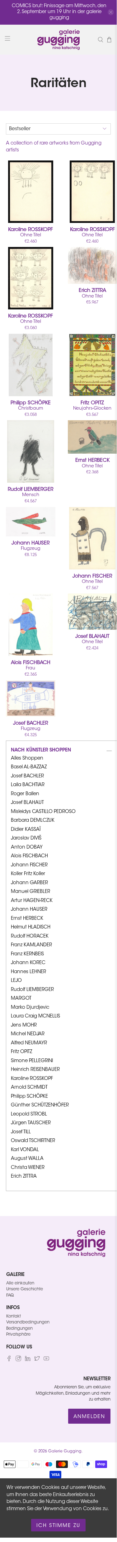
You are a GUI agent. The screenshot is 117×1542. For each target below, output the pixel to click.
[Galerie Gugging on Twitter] (37, 1360)
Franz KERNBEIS (27, 954)
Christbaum (31, 406)
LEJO (16, 980)
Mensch (30, 492)
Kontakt (13, 1316)
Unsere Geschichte (24, 1289)
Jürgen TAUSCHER (31, 1123)
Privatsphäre (18, 1335)
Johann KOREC (28, 963)
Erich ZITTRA (24, 1176)
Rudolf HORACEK (30, 936)
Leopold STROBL (29, 1114)
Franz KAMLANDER (31, 945)
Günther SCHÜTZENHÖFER (40, 1105)
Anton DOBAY (27, 847)
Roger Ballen (25, 794)
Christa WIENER (27, 1167)
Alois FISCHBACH (29, 856)
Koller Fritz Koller (28, 874)
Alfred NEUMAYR (29, 1043)
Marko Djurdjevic (30, 1007)
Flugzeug (30, 546)
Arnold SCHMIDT (29, 1087)
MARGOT (21, 998)
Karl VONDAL (25, 1150)
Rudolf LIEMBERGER (32, 990)
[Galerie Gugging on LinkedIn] (27, 1360)
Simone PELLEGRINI (32, 1061)
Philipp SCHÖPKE (29, 1096)
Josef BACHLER (27, 776)
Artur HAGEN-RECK (32, 901)
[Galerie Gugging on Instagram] (18, 1360)
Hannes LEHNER (28, 972)
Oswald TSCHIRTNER (33, 1141)
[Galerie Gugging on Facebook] (9, 1360)
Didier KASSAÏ (25, 829)
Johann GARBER (29, 883)
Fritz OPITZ (21, 1052)
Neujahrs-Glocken (92, 406)
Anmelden (89, 1416)
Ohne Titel (30, 232)
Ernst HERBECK (27, 918)
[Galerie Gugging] (58, 39)
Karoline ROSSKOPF (32, 1078)
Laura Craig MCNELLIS (35, 1016)
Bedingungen (19, 1329)
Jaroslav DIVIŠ (26, 838)
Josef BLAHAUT (27, 803)
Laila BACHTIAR (27, 785)
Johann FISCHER (29, 865)
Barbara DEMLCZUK (32, 820)
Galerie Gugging (65, 1451)
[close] (111, 12)
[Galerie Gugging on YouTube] (46, 1360)
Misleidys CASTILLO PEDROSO (43, 812)
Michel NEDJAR (27, 1034)
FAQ (10, 1295)
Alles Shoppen (27, 758)
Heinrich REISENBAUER (35, 1069)
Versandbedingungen (27, 1322)
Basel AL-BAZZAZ (29, 767)
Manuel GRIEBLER (30, 891)
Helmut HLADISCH (30, 927)
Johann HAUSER (29, 909)
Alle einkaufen (20, 1283)
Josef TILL (21, 1132)
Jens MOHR (24, 1025)
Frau (30, 665)
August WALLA (27, 1158)
